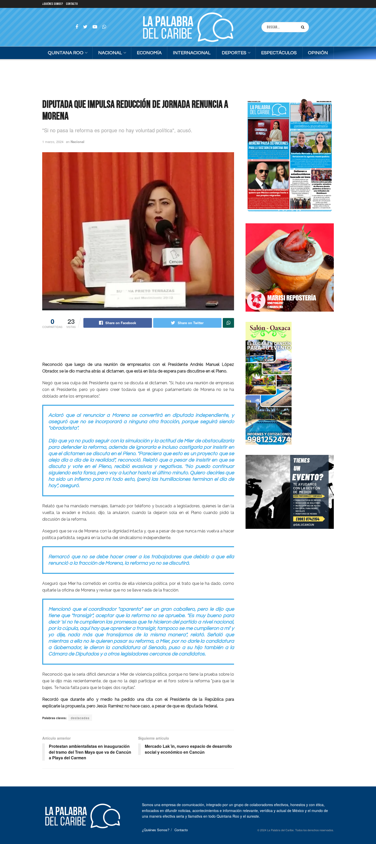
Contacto (72, 4)
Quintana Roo (65, 52)
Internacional (192, 52)
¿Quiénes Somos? (52, 4)
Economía (149, 52)
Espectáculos (279, 52)
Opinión (318, 52)
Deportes (234, 52)
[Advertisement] (188, 78)
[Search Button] (303, 27)
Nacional (110, 52)
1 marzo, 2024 (52, 141)
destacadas (80, 718)
